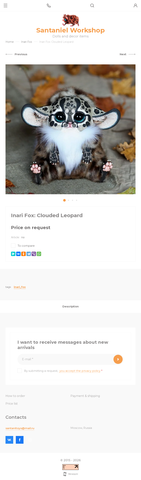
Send (118, 359)
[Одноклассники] (23, 254)
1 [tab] (64, 200)
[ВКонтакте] (18, 254)
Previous (21, 54)
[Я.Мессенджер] (13, 254)
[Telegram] (28, 254)
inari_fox (20, 287)
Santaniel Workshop (70, 30)
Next (123, 54)
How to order (15, 396)
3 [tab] (72, 200)
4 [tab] (76, 200)
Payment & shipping (85, 396)
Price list (12, 403)
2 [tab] (68, 200)
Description (70, 306)
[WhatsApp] (39, 254)
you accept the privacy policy (79, 371)
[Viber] (34, 254)
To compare (26, 245)
